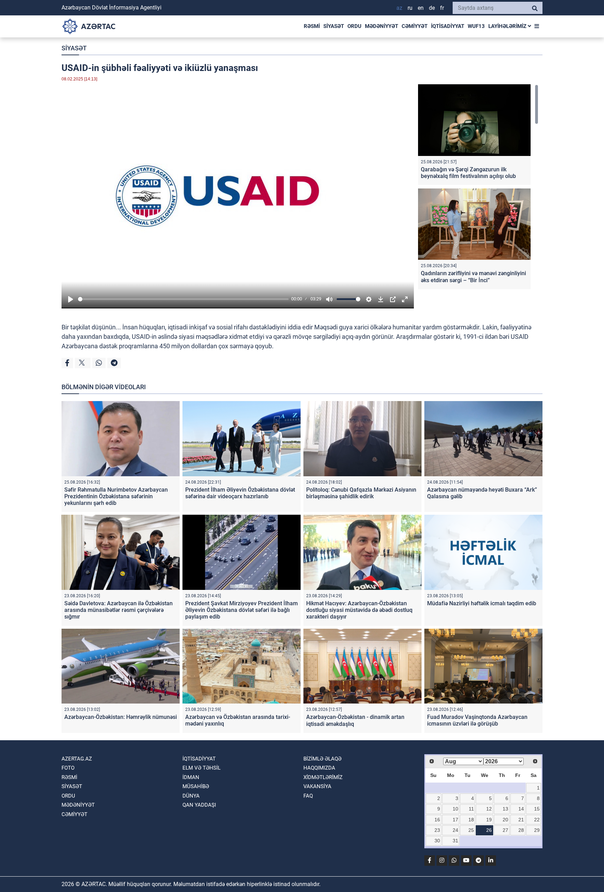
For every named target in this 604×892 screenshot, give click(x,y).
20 (505, 819)
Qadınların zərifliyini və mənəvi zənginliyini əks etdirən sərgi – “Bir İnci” (473, 276)
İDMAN (190, 777)
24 (455, 830)
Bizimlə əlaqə (322, 759)
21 (521, 819)
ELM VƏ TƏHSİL (201, 768)
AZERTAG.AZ (77, 759)
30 (437, 840)
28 (521, 830)
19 (489, 819)
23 (437, 830)
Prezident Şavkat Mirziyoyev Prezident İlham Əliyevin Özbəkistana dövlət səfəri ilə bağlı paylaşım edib (241, 610)
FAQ (308, 796)
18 (471, 819)
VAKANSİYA (317, 786)
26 (489, 830)
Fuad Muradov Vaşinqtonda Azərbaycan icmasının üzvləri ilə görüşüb (477, 720)
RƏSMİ (312, 26)
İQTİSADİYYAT (447, 26)
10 (455, 809)
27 (505, 830)
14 (521, 809)
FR (442, 8)
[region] (478, 188)
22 (537, 819)
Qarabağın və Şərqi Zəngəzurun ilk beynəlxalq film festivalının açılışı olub (468, 172)
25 (471, 830)
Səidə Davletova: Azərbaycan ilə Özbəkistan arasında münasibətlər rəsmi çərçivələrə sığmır (118, 610)
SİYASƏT (333, 26)
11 (471, 809)
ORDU (354, 26)
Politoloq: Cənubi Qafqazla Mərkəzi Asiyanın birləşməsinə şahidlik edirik (361, 493)
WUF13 (476, 26)
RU (410, 8)
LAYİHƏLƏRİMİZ (508, 26)
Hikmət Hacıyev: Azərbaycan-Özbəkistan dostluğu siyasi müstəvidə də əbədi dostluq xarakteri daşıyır (359, 610)
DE (432, 8)
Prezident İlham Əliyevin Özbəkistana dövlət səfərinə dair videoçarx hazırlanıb (240, 493)
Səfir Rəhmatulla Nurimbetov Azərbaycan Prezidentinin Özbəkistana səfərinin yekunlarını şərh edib (116, 496)
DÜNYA (191, 796)
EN (421, 8)
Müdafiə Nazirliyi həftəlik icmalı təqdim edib (481, 603)
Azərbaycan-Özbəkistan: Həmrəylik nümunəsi (120, 717)
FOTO (68, 768)
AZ (399, 8)
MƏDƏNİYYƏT (381, 26)
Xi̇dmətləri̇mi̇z (323, 777)
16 (437, 819)
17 (455, 819)
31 (455, 840)
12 (489, 809)
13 (505, 809)
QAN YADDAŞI (199, 805)
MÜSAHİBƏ (195, 786)
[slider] (183, 299)
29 (537, 830)
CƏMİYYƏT (414, 26)
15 (537, 809)
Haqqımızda (319, 768)
